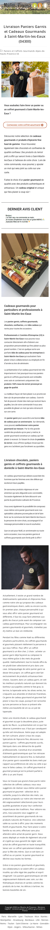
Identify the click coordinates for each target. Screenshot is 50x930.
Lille (38, 920)
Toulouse (28, 916)
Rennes (44, 920)
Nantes (44, 916)
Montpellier (5, 920)
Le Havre (34, 923)
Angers (17, 927)
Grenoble (44, 923)
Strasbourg (18, 920)
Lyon (20, 916)
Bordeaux (29, 920)
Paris (4, 916)
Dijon (10, 927)
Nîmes (39, 927)
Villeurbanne (29, 927)
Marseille (12, 916)
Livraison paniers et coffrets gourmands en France (28, 910)
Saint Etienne (22, 923)
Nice (37, 916)
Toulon (11, 923)
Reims (3, 923)
